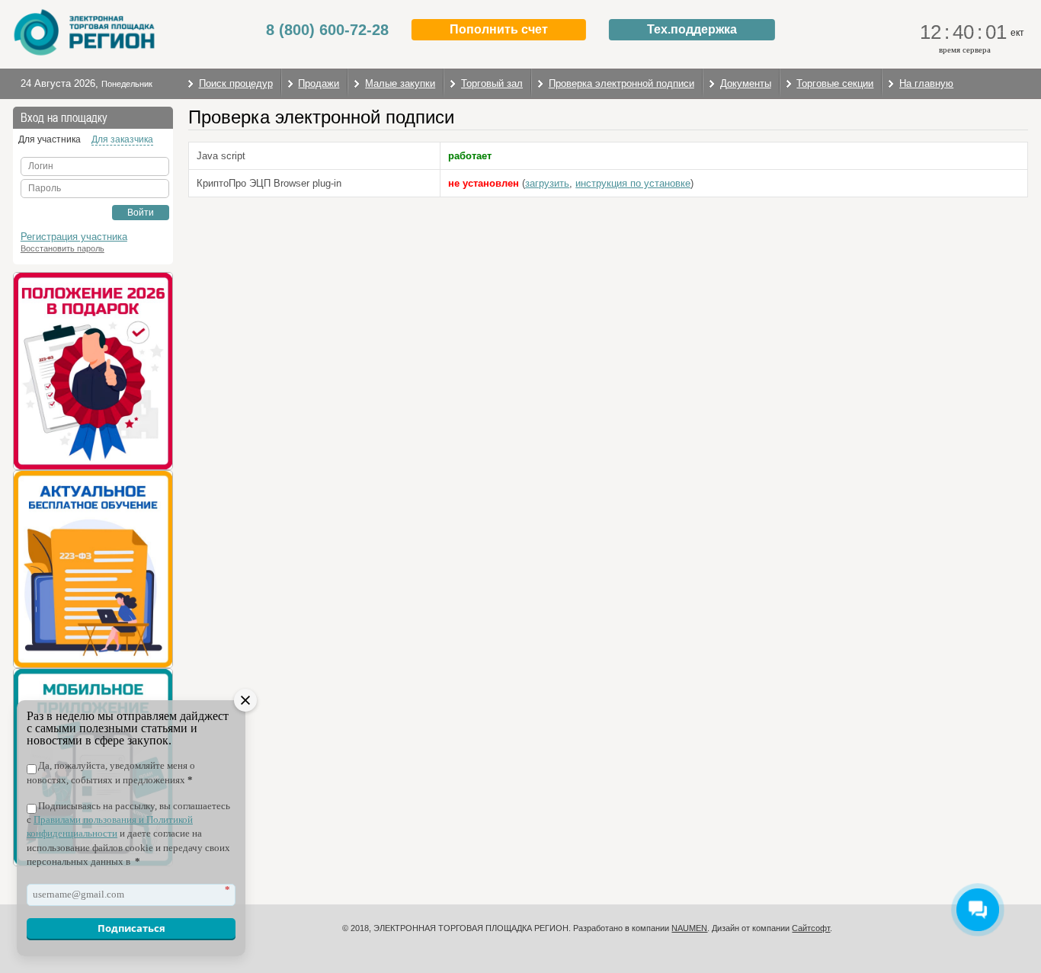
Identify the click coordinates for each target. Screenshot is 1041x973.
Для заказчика (122, 139)
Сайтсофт (811, 928)
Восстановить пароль (62, 248)
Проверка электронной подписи (621, 83)
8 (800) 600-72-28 (327, 29)
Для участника (49, 139)
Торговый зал (492, 83)
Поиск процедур (236, 83)
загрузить (547, 183)
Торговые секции (834, 83)
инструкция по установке (632, 183)
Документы (745, 83)
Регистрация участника (74, 236)
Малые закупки (400, 83)
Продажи (318, 83)
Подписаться (131, 928)
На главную (926, 83)
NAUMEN (689, 928)
